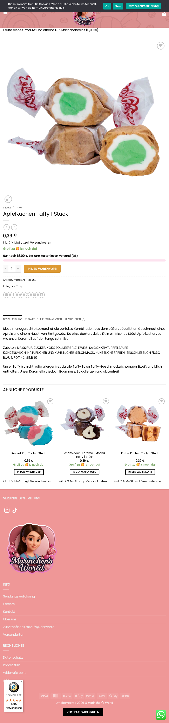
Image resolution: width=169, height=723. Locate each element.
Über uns (9, 619)
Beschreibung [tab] (12, 319)
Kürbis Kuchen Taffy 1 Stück (140, 453)
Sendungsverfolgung (19, 596)
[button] (5, 14)
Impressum (11, 665)
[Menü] (20, 682)
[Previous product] (14, 227)
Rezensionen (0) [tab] (75, 319)
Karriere (9, 604)
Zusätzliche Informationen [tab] (43, 319)
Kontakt (9, 611)
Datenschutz (13, 657)
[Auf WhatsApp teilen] (6, 295)
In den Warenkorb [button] (29, 471)
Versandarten (13, 634)
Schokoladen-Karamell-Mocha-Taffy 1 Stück (84, 455)
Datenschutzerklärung (143, 6)
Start (7, 207)
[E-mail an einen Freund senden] (27, 295)
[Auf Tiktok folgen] (14, 511)
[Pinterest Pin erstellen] (34, 295)
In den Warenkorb (42, 269)
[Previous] (3, 443)
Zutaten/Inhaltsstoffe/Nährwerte (28, 627)
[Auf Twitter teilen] (20, 295)
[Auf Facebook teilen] (13, 295)
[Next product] (6, 227)
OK (107, 6)
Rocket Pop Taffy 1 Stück (29, 453)
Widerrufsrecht (14, 673)
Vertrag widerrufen (83, 712)
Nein (118, 6)
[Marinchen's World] (84, 14)
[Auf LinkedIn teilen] (41, 295)
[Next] (166, 443)
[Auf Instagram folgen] (6, 511)
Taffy (18, 207)
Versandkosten (40, 243)
